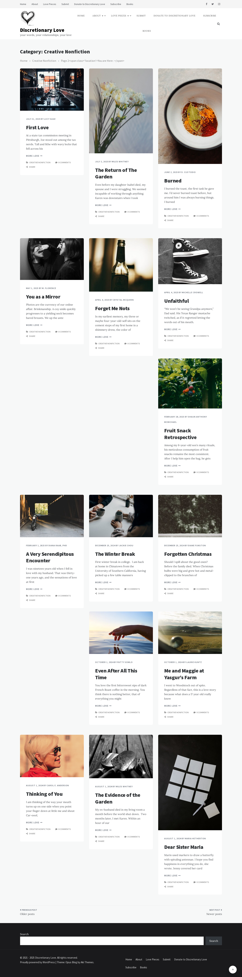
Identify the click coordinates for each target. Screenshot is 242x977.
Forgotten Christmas (188, 553)
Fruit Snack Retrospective (180, 433)
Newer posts (214, 914)
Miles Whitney (120, 161)
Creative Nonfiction (39, 162)
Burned (172, 180)
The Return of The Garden (116, 173)
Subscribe (115, 4)
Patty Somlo (125, 662)
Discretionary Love (42, 30)
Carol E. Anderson (58, 785)
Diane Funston (197, 545)
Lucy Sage (50, 119)
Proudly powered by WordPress (37, 962)
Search (24, 934)
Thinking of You (44, 793)
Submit (65, 4)
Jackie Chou (126, 545)
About (35, 4)
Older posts (27, 914)
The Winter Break (115, 553)
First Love (37, 127)
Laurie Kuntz (194, 662)
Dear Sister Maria (183, 846)
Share (32, 167)
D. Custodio (188, 172)
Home (23, 4)
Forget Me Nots (112, 308)
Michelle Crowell (192, 292)
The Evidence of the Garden (117, 798)
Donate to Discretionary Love (89, 4)
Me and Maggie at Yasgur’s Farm (184, 674)
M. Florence (49, 288)
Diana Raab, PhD (58, 545)
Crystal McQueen (123, 299)
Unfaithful (176, 300)
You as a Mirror (43, 296)
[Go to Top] (233, 969)
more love (33, 155)
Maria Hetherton (195, 838)
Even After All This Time (116, 674)
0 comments (64, 162)
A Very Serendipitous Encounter (50, 557)
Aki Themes (87, 962)
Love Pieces (49, 4)
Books (129, 4)
